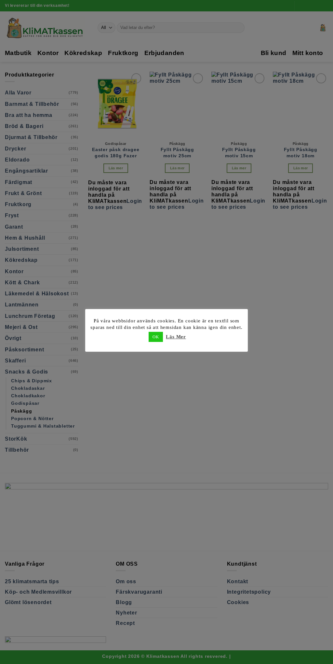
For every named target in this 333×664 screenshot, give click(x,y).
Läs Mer (176, 336)
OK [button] (156, 336)
